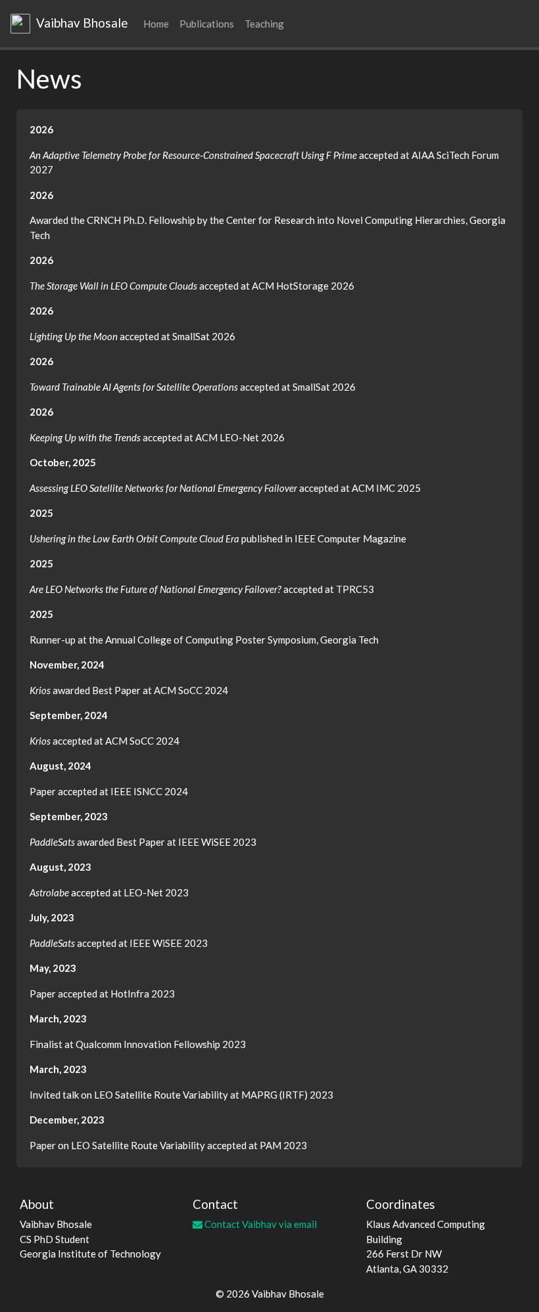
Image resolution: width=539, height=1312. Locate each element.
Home (156, 24)
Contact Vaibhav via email (259, 1224)
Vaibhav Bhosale (81, 22)
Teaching (264, 24)
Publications (206, 24)
